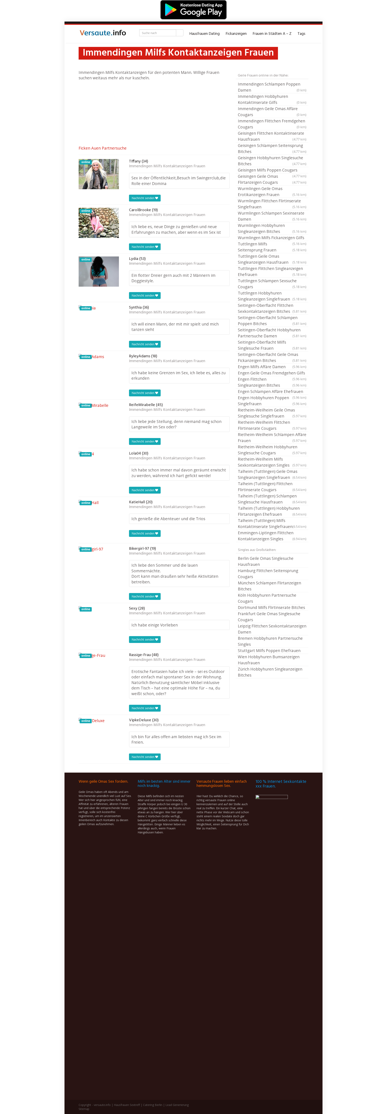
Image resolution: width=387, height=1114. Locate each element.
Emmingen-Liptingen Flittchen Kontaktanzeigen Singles (272, 535)
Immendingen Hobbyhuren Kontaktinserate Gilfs (272, 99)
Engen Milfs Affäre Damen (272, 366)
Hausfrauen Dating (204, 34)
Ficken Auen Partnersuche (103, 148)
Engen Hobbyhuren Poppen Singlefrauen (272, 400)
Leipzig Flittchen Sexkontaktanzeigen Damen (272, 629)
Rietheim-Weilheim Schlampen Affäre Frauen (272, 437)
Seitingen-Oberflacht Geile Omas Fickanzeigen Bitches (272, 357)
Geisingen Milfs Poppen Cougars (272, 170)
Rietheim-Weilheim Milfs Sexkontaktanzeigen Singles (272, 462)
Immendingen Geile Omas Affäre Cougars (272, 111)
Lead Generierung (177, 1105)
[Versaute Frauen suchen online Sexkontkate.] (103, 34)
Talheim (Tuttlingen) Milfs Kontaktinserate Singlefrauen (272, 523)
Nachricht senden (143, 198)
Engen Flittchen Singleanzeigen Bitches (272, 382)
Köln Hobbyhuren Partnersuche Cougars (267, 598)
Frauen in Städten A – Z (272, 34)
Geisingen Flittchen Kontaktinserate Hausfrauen (272, 136)
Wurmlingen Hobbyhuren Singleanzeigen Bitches (272, 228)
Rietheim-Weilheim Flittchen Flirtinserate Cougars (272, 425)
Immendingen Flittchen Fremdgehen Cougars (272, 124)
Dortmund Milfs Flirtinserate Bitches (271, 607)
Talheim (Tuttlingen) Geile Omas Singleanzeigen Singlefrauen (272, 474)
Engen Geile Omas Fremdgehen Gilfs (272, 373)
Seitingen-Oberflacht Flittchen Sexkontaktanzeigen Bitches (272, 308)
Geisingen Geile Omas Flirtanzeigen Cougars (272, 179)
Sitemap (84, 1109)
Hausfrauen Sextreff (127, 1105)
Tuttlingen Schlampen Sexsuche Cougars (272, 283)
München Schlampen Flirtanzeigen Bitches (269, 586)
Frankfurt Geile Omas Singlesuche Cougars (269, 616)
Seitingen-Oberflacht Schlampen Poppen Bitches (272, 320)
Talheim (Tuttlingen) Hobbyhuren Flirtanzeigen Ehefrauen (272, 511)
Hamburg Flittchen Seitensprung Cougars (268, 573)
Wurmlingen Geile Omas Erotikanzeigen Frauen (272, 191)
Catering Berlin (152, 1105)
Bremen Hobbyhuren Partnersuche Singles (270, 641)
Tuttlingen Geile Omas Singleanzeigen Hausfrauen (272, 259)
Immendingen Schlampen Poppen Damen (272, 87)
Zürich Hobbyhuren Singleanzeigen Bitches (270, 672)
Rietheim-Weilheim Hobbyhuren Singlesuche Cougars (272, 450)
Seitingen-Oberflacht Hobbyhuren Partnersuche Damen (272, 333)
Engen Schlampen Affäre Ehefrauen (272, 392)
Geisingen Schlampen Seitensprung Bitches (272, 148)
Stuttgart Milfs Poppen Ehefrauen (269, 650)
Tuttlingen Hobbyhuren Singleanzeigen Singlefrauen (272, 296)
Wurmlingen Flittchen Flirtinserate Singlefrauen (272, 204)
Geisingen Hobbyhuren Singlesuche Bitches (272, 160)
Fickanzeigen (236, 34)
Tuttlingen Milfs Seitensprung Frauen (272, 247)
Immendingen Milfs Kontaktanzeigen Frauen (167, 166)
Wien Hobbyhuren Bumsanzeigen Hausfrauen (269, 660)
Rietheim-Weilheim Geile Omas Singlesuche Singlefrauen (272, 413)
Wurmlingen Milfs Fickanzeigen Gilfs (272, 238)
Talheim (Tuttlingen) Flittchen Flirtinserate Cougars (272, 486)
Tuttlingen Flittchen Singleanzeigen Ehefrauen (272, 271)
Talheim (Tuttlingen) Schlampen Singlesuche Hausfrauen (272, 499)
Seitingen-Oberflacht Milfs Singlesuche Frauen (272, 345)
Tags (301, 34)
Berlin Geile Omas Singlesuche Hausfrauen (265, 561)
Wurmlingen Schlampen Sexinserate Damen (272, 216)
